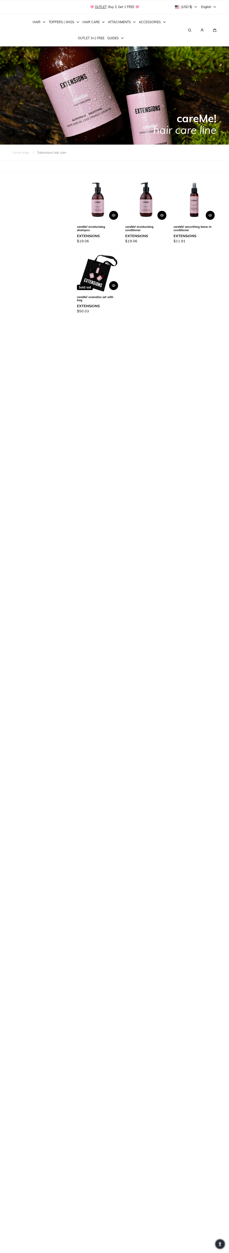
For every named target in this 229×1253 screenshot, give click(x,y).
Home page (21, 152)
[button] (214, 30)
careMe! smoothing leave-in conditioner (193, 228)
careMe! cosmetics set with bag (95, 298)
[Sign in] (202, 30)
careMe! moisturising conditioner (139, 228)
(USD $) (186, 7)
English (206, 7)
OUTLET (101, 7)
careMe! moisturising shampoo (91, 228)
